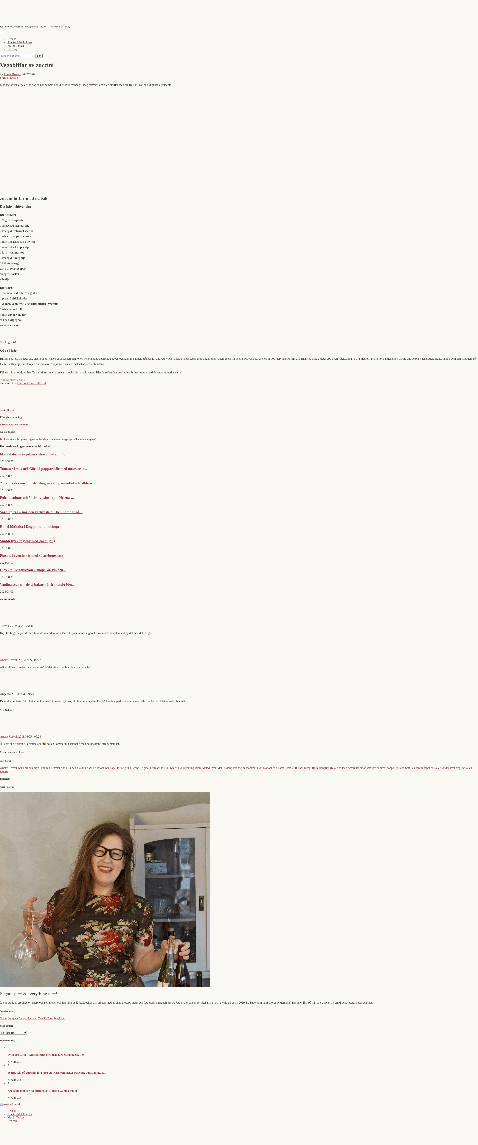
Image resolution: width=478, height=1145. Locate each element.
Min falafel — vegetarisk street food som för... (34, 454)
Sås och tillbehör (420, 767)
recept (307, 767)
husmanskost (157, 767)
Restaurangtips (320, 767)
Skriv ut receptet (9, 77)
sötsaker (435, 767)
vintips (4, 771)
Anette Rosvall (12, 74)
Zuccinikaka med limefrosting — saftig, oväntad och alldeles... (47, 483)
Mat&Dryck (209, 767)
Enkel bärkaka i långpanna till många (29, 527)
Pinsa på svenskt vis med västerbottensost (31, 555)
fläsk (89, 767)
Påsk (300, 767)
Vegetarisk (20, 379)
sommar (381, 767)
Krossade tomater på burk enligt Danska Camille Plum (42, 1090)
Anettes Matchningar (19, 42)
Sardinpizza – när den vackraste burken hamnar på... (41, 512)
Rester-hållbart (338, 767)
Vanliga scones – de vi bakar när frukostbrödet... (37, 584)
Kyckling (188, 767)
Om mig (12, 49)
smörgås (371, 767)
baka (21, 767)
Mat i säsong (224, 767)
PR (295, 767)
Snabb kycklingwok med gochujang (27, 541)
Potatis (289, 767)
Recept (11, 39)
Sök (39, 55)
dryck (37, 767)
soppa (390, 767)
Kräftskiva (176, 767)
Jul (167, 767)
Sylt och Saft (402, 767)
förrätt (120, 767)
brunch (29, 767)
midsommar (249, 767)
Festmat (55, 767)
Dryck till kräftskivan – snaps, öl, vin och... (33, 570)
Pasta (281, 767)
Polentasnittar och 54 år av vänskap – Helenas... (37, 498)
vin (471, 767)
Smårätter (353, 767)
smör (363, 767)
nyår (259, 767)
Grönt (135, 767)
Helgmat (144, 767)
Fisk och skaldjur (76, 767)
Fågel (113, 767)
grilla (128, 767)
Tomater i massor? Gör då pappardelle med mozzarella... (43, 469)
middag (237, 767)
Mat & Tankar (15, 45)
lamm (198, 767)
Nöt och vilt (270, 767)
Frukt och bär (101, 767)
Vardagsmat (7, 379)
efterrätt (45, 767)
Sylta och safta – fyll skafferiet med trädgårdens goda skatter (45, 1054)
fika (63, 767)
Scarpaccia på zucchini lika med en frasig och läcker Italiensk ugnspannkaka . (56, 1072)
